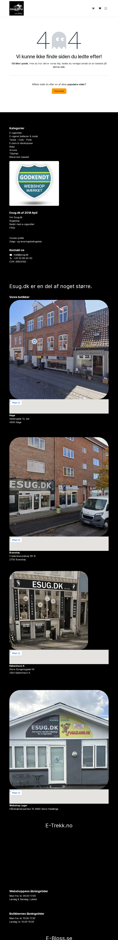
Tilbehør (14, 153)
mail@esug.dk (21, 254)
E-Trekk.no (59, 825)
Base (12, 146)
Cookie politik (16, 238)
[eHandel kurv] (93, 8)
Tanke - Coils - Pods (20, 139)
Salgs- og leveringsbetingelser (25, 241)
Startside (59, 91)
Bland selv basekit (19, 157)
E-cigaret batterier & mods (23, 136)
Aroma (13, 150)
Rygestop (14, 220)
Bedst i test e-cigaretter (22, 224)
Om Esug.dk (15, 217)
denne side (59, 66)
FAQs (12, 227)
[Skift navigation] (106, 8)
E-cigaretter (15, 132)
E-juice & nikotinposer (21, 143)
